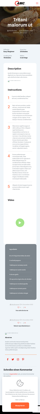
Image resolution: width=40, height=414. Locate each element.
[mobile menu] (37, 3)
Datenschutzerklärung (19, 396)
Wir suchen (23, 32)
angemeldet (13, 374)
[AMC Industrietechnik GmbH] (20, 3)
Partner (17, 32)
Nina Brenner (13, 30)
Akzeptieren (20, 405)
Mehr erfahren (20, 400)
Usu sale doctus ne (22, 310)
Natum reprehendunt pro (22, 326)
